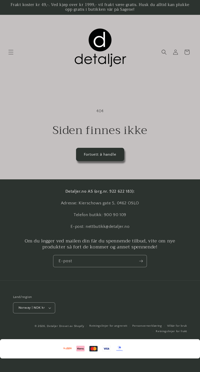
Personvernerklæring (147, 325)
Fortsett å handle (100, 154)
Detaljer (52, 326)
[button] (11, 52)
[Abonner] (141, 261)
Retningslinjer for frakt (171, 331)
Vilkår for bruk (177, 325)
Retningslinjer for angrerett (108, 325)
